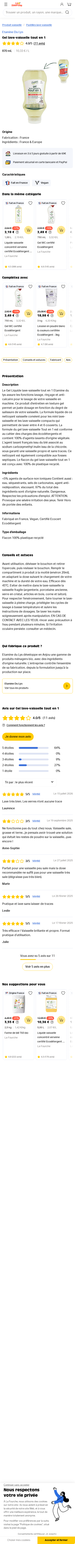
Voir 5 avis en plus (37, 966)
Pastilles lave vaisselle (39, 25)
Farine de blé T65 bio (16, 1033)
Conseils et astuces (34, 360)
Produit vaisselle (12, 25)
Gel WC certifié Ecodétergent (46, 245)
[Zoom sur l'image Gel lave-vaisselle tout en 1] (37, 91)
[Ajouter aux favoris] (30, 203)
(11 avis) (39, 43)
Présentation (10, 360)
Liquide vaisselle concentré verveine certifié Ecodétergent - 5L (50, 1038)
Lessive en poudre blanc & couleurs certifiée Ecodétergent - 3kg (51, 330)
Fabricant (55, 360)
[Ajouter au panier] (28, 230)
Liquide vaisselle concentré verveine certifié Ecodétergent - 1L (18, 248)
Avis (68, 360)
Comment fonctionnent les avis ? (26, 725)
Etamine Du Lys (12, 32)
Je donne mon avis (18, 736)
